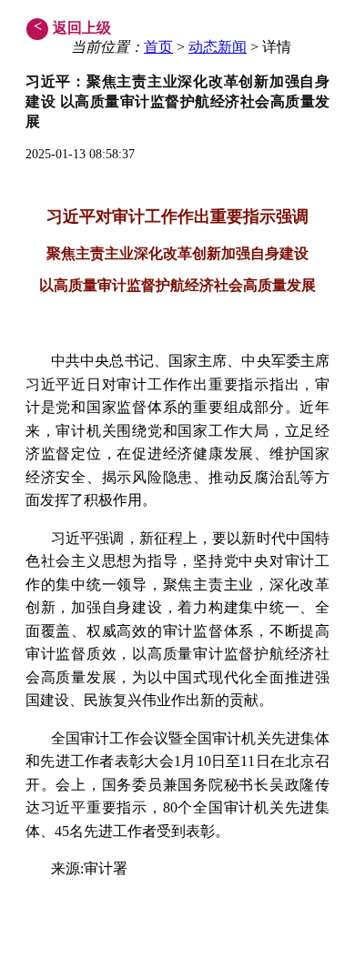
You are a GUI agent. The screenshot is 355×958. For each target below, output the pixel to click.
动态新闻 (217, 47)
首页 (158, 47)
